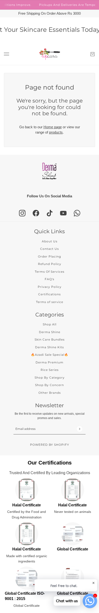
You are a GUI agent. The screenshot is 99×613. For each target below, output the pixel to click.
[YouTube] (63, 213)
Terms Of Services (49, 271)
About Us (49, 241)
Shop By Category (50, 377)
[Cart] (92, 54)
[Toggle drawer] (6, 54)
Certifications (49, 294)
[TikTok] (49, 213)
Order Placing (49, 256)
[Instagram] (22, 213)
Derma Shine (49, 332)
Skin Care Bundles (50, 339)
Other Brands (49, 392)
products (56, 132)
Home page (52, 127)
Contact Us (49, 249)
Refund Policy (49, 264)
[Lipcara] (49, 54)
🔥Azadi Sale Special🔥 (49, 354)
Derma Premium (49, 362)
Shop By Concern (49, 385)
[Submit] (79, 429)
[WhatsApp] (77, 213)
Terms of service (49, 302)
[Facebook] (36, 213)
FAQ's (49, 279)
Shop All (49, 324)
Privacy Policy (50, 287)
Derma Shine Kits (49, 347)
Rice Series (50, 370)
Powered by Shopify (49, 444)
